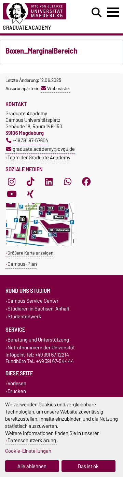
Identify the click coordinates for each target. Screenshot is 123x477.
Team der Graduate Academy (39, 157)
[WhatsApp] (68, 181)
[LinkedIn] (49, 181)
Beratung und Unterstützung (38, 340)
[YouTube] (11, 194)
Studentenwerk (24, 317)
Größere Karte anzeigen (30, 253)
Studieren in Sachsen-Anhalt (38, 309)
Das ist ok (88, 466)
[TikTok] (30, 181)
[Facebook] (86, 181)
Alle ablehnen (31, 466)
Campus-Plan (22, 264)
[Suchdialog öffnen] (96, 12)
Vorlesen (17, 383)
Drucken (17, 391)
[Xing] (30, 194)
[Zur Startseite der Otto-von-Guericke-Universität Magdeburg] (38, 14)
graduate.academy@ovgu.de (44, 149)
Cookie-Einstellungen (28, 451)
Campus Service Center (33, 301)
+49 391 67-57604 (30, 140)
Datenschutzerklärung (32, 440)
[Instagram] (11, 181)
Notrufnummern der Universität (41, 347)
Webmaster (58, 88)
